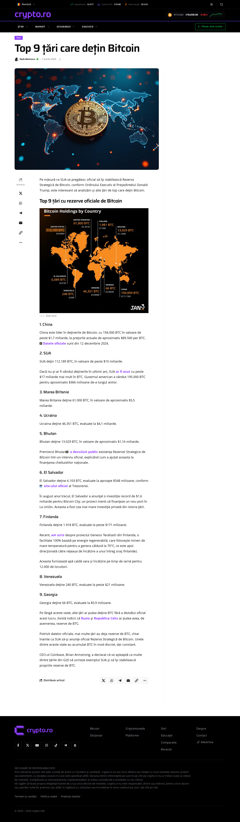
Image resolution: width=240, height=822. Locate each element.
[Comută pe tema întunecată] (211, 4)
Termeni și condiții (26, 796)
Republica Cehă (106, 618)
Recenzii (166, 749)
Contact (201, 735)
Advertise (207, 742)
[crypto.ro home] (33, 15)
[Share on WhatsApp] (21, 203)
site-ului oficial (55, 486)
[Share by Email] (21, 223)
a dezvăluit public (83, 452)
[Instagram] (46, 745)
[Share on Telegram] (21, 213)
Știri (21, 27)
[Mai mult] (21, 242)
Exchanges (64, 27)
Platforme (132, 735)
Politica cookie (49, 796)
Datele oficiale (54, 343)
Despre (201, 728)
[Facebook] (18, 745)
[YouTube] (37, 745)
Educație (87, 27)
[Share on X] (21, 193)
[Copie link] (21, 233)
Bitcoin (94, 728)
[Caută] (221, 4)
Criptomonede (135, 728)
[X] (27, 745)
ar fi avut (122, 371)
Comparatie (169, 742)
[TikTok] (56, 745)
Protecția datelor (70, 796)
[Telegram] (65, 745)
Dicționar (96, 735)
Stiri (18, 38)
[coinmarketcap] (75, 745)
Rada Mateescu (27, 59)
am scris (57, 535)
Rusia (85, 618)
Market (40, 27)
